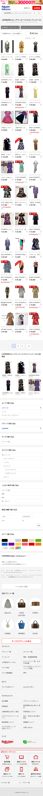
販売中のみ (7, 33)
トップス (6, 462)
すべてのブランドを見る (21, 641)
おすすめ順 (16, 33)
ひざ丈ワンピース (10, 473)
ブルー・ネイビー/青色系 (7, 544)
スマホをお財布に (21, 775)
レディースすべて (9, 458)
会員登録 (37, 8)
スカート (6, 477)
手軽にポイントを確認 (35, 775)
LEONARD (5, 428)
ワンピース (7, 466)
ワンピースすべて (10, 469)
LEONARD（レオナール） (9, 27)
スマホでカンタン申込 (7, 775)
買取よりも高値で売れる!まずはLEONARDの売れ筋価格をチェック (14, 563)
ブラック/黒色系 (7, 540)
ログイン (27, 8)
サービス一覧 (5, 782)
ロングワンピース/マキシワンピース (7, 54)
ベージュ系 (34, 540)
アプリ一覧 (26, 782)
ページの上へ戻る (21, 586)
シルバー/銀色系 (7, 548)
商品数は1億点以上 (7, 763)
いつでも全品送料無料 (21, 763)
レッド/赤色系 (34, 544)
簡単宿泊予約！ (36, 763)
